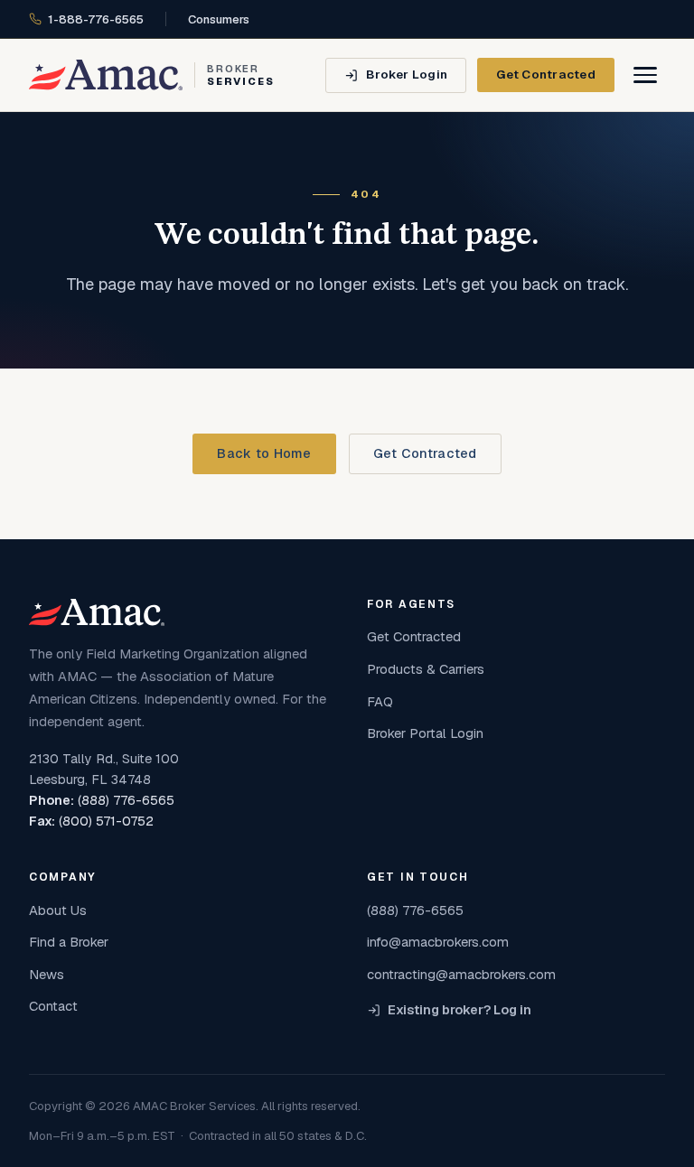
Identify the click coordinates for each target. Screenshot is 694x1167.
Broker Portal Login (425, 733)
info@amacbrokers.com (438, 941)
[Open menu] (645, 75)
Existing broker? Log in (459, 1010)
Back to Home (264, 453)
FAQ (380, 701)
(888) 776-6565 (126, 800)
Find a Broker (68, 941)
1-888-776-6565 (96, 19)
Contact (53, 1005)
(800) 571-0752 (106, 821)
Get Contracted (546, 74)
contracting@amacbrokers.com (461, 974)
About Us (58, 910)
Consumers (218, 19)
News (46, 974)
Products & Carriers (425, 668)
